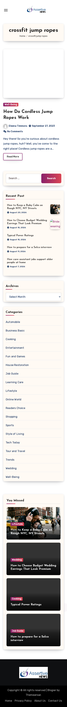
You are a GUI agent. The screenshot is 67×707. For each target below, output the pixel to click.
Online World (13, 399)
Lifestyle (11, 390)
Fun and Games (15, 356)
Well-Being (11, 104)
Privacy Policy (23, 700)
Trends (10, 459)
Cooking (11, 339)
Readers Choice (15, 408)
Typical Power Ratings (20, 235)
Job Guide (12, 373)
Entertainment (15, 347)
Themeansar (33, 694)
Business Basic (15, 330)
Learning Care (14, 382)
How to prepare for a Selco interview (29, 247)
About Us (40, 700)
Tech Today (13, 442)
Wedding (11, 468)
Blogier (51, 690)
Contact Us (55, 700)
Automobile (13, 322)
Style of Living (15, 433)
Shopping (12, 416)
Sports (10, 425)
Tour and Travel (15, 451)
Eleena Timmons (18, 126)
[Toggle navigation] (5, 10)
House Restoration (17, 365)
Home (8, 700)
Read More (13, 156)
